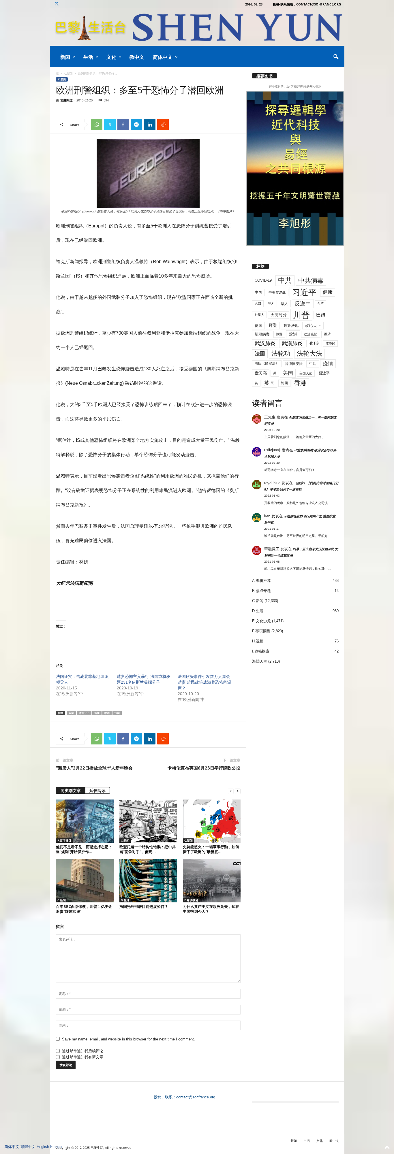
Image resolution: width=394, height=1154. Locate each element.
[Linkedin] (149, 124)
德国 (258, 325)
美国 (288, 373)
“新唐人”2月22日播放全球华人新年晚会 (94, 768)
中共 (285, 280)
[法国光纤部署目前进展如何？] (148, 880)
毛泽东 (314, 343)
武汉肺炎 (265, 343)
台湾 (320, 303)
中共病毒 (311, 280)
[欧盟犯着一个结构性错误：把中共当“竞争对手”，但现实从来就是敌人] (148, 821)
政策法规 (291, 325)
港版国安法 (294, 364)
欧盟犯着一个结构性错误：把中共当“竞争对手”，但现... (147, 849)
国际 (71, 713)
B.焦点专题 (261, 591)
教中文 (137, 57)
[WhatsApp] (96, 124)
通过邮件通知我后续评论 (82, 1051)
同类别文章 (71, 790)
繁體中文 (27, 1146)
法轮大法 (309, 353)
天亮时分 (279, 314)
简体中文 (162, 57)
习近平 (304, 292)
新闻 (65, 57)
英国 (269, 383)
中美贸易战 (277, 293)
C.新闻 (68, 73)
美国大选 (305, 373)
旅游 (279, 334)
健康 (328, 292)
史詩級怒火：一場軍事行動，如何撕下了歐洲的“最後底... (211, 849)
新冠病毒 (262, 334)
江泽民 (330, 343)
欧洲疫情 (311, 334)
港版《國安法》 (267, 363)
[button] (335, 57)
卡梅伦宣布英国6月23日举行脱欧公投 (204, 768)
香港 (300, 383)
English (43, 1146)
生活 (88, 57)
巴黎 (320, 314)
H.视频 (257, 641)
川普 (301, 315)
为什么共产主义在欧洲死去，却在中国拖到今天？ (211, 909)
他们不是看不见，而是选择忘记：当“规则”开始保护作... (84, 849)
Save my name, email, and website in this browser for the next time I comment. (128, 1039)
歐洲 (327, 334)
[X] (56, 4)
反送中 (302, 304)
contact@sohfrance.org (195, 1097)
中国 (258, 292)
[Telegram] (136, 124)
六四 (258, 303)
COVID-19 (263, 280)
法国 (117, 713)
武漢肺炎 (292, 343)
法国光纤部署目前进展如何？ (143, 906)
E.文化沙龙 (261, 621)
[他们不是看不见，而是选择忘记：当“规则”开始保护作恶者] (85, 821)
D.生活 (125, 900)
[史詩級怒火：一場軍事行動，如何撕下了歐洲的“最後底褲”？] (212, 821)
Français (57, 1146)
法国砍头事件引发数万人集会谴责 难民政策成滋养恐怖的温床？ (204, 682)
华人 (284, 303)
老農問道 (66, 100)
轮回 (284, 383)
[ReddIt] (163, 124)
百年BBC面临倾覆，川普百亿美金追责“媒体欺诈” (84, 909)
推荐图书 (264, 75)
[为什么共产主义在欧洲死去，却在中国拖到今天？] (212, 880)
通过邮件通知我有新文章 (82, 1057)
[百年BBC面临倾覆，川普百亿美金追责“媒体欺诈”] (85, 880)
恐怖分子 (84, 713)
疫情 (328, 364)
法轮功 (280, 353)
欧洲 (107, 713)
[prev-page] (231, 791)
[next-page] (238, 791)
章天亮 (261, 373)
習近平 (324, 373)
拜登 (273, 325)
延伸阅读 (97, 790)
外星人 (259, 314)
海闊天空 (259, 661)
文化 (111, 57)
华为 (270, 303)
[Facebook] (123, 124)
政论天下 (313, 325)
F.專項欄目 (64, 840)
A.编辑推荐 (261, 580)
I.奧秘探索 (260, 651)
